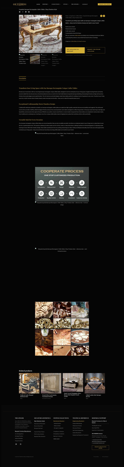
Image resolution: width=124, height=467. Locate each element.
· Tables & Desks (56, 425)
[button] (59, 17)
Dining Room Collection (58, 433)
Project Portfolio (19, 440)
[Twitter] (22, 12)
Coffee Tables (79, 15)
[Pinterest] (26, 12)
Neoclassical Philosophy (39, 423)
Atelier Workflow (19, 438)
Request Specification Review (100, 447)
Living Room (72, 15)
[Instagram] (16, 444)
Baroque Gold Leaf (38, 428)
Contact (85, 4)
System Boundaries (77, 432)
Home (38, 4)
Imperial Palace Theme (39, 431)
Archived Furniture (81, 41)
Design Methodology (77, 423)
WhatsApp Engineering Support (99, 441)
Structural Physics (77, 428)
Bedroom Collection (58, 436)
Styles (66, 4)
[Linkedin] (29, 12)
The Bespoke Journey (96, 425)
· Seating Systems (57, 423)
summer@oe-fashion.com (98, 443)
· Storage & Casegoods (58, 428)
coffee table (77, 35)
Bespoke (46, 4)
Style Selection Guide (39, 421)
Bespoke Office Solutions (39, 436)
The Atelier (75, 4)
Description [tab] (22, 78)
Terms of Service (105, 456)
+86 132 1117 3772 (97, 439)
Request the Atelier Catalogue (93, 50)
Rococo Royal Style (38, 426)
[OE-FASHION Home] (19, 4)
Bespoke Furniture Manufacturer (23, 431)
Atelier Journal (56, 438)
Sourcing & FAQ (95, 427)
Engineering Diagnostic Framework (80, 435)
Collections (56, 4)
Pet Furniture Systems (39, 434)
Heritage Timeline (19, 436)
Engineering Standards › (79, 421)
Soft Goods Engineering (78, 430)
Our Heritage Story (19, 433)
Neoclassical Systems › (59, 421)
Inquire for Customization (97, 430)
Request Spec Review (104, 4)
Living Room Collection (58, 431)
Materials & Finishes (77, 425)
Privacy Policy (96, 456)
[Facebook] (19, 12)
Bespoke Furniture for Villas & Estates (99, 422)
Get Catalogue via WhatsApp (73, 50)
